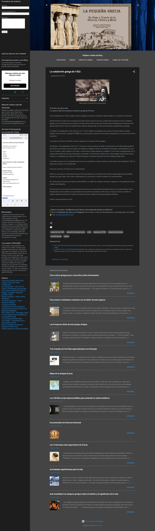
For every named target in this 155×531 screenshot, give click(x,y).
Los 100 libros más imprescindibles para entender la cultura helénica (79, 398)
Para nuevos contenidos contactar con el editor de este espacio (77, 300)
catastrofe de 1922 (57, 232)
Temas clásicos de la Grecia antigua (15, 329)
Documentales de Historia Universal (65, 422)
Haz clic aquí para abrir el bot (63, 215)
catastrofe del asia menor (76, 232)
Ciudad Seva (6, 285)
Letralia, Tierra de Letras (11, 283)
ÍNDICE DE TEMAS (86, 60)
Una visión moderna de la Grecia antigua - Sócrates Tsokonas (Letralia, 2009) (13, 293)
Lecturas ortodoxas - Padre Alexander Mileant (12, 302)
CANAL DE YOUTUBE (120, 60)
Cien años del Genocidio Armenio (65, 245)
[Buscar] (138, 6)
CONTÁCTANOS (102, 60)
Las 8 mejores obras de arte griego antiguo (68, 324)
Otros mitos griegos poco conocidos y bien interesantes (74, 275)
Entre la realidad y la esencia (12, 325)
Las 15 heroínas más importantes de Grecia (69, 445)
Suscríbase (15, 86)
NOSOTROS (61, 60)
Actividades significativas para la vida (66, 469)
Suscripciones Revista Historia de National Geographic (14, 310)
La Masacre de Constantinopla (64, 249)
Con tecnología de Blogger (93, 521)
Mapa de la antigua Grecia (61, 373)
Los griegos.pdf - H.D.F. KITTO (13, 287)
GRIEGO (72, 60)
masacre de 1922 (100, 232)
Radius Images (98, 525)
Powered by (10, 92)
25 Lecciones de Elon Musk (12, 319)
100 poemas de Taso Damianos (13, 307)
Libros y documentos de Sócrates (14, 289)
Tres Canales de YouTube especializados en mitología (73, 349)
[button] (134, 72)
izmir (89, 232)
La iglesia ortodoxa (9, 305)
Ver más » (131, 293)
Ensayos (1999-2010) (10, 327)
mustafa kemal (56, 236)
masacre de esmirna (115, 232)
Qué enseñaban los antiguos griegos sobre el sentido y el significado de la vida (84, 494)
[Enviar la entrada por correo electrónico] (51, 228)
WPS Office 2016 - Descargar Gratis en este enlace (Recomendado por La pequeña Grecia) (15, 315)
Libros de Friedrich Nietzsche (13, 281)
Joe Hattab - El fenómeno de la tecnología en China (13, 322)
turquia (66, 236)
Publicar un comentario (60, 259)
